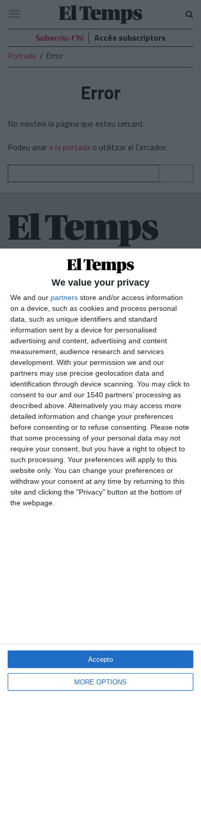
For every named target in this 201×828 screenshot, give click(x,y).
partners (64, 297)
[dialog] (100, 538)
